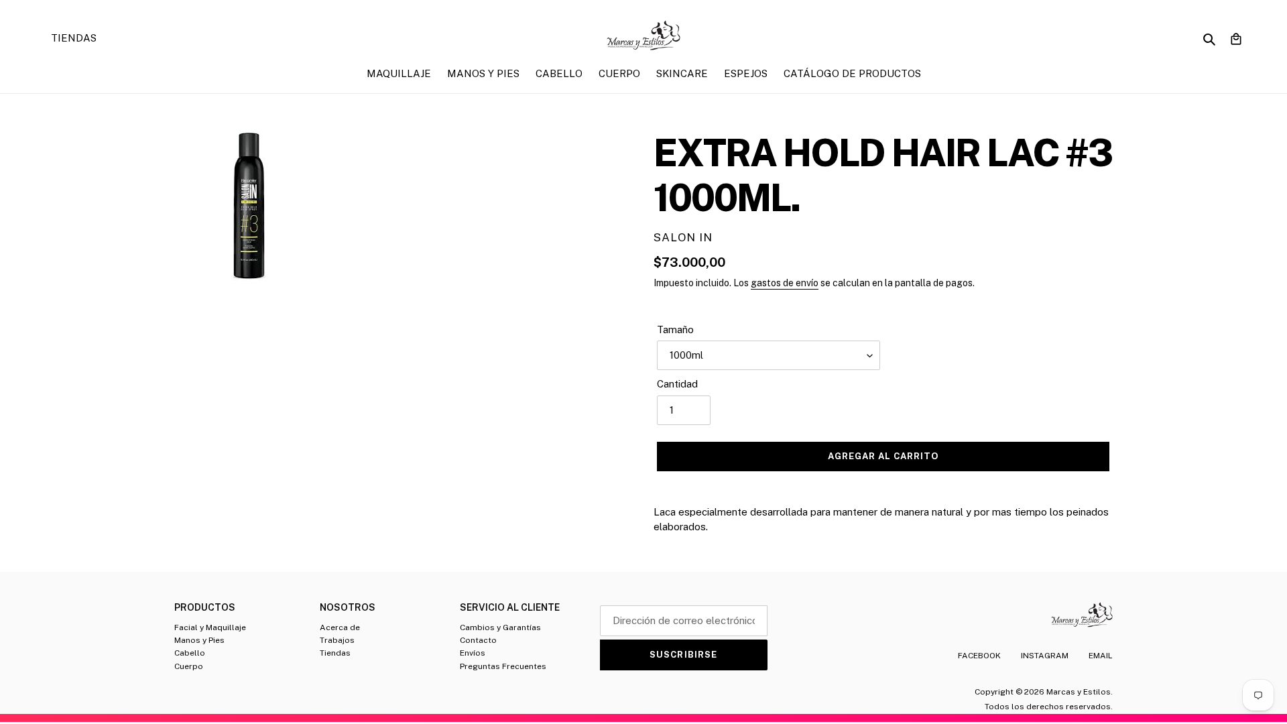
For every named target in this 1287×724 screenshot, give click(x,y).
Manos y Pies (199, 640)
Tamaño (675, 329)
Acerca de (340, 627)
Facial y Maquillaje (210, 627)
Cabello (189, 653)
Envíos (472, 653)
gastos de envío (784, 283)
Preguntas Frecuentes (503, 666)
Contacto (478, 640)
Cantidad (677, 383)
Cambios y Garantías (500, 627)
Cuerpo (188, 666)
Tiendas (335, 653)
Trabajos (337, 640)
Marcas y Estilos (1078, 692)
